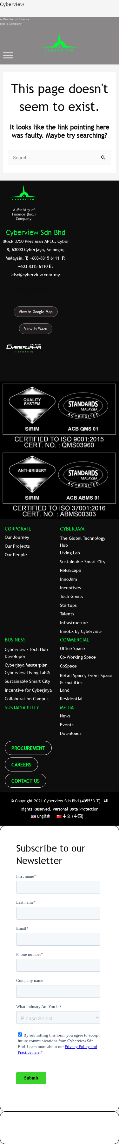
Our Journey (17, 537)
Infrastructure (74, 623)
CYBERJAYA (72, 528)
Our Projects (17, 546)
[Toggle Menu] (8, 55)
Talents (67, 614)
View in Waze (35, 329)
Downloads (71, 733)
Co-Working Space (78, 657)
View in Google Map (36, 312)
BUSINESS (15, 639)
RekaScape (70, 570)
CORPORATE (18, 528)
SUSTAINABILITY (22, 707)
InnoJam (68, 579)
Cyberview (12, 4)
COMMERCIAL (74, 639)
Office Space (72, 648)
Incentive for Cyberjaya (28, 690)
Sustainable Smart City (82, 562)
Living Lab (70, 553)
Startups (68, 605)
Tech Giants (71, 596)
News (65, 716)
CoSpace (68, 666)
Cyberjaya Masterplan (26, 665)
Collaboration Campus (27, 699)
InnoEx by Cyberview (81, 631)
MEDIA (67, 707)
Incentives (70, 588)
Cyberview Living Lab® (27, 672)
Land (64, 690)
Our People (16, 555)
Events (67, 725)
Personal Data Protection (75, 809)
